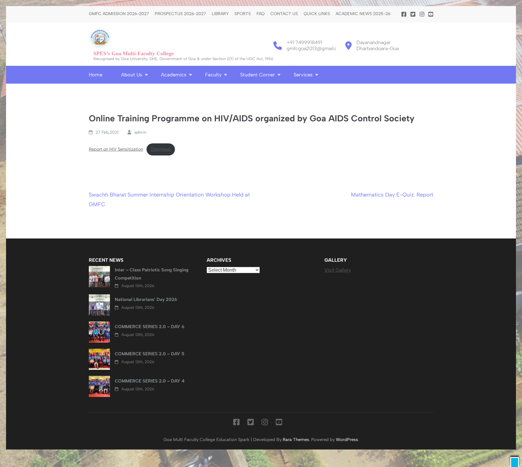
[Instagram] (422, 14)
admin (140, 132)
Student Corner (257, 75)
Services (303, 75)
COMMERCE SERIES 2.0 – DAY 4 (150, 381)
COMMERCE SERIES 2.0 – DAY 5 (149, 354)
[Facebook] (403, 14)
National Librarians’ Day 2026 (146, 299)
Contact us (284, 13)
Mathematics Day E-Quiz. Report (392, 194)
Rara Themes (296, 439)
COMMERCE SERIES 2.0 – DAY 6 (149, 326)
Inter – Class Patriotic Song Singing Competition (151, 273)
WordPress (347, 439)
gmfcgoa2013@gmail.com (315, 48)
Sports (242, 13)
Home (95, 75)
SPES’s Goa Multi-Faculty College (133, 53)
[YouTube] (430, 14)
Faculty (213, 75)
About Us (131, 75)
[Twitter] (413, 14)
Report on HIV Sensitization (116, 149)
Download (160, 149)
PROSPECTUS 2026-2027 (180, 13)
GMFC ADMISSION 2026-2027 (119, 13)
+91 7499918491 (304, 42)
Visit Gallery (337, 270)
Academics (173, 75)
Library (220, 13)
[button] (514, 462)
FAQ (260, 13)
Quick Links (317, 13)
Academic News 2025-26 (363, 13)
